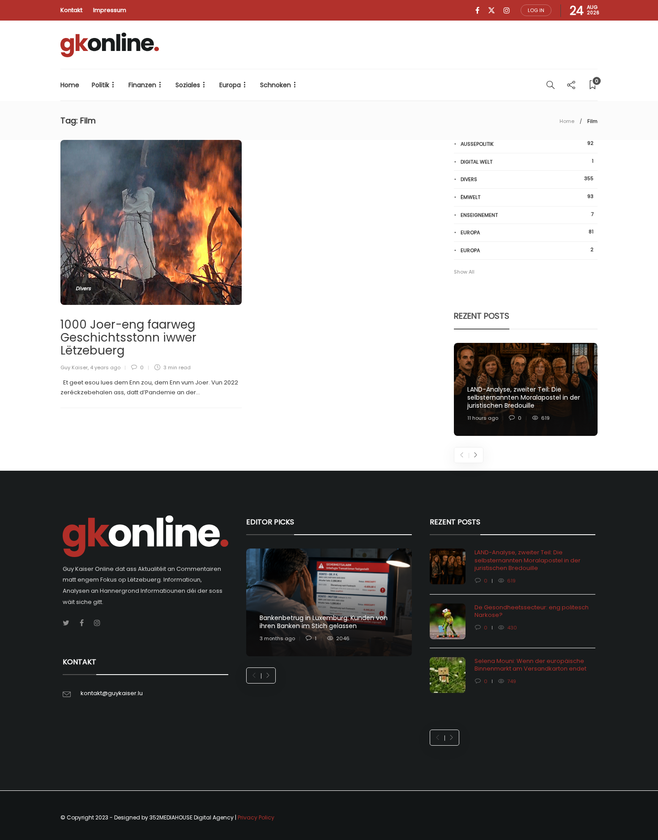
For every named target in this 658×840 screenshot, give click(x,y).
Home (69, 84)
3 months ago (277, 638)
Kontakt (71, 10)
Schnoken (275, 84)
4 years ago (105, 367)
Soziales (187, 84)
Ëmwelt (527, 197)
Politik (100, 84)
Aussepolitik (527, 144)
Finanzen (142, 84)
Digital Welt (527, 161)
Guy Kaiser (74, 367)
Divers (83, 288)
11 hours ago (482, 418)
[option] (526, 389)
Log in (536, 10)
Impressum (109, 10)
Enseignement (527, 215)
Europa (230, 84)
